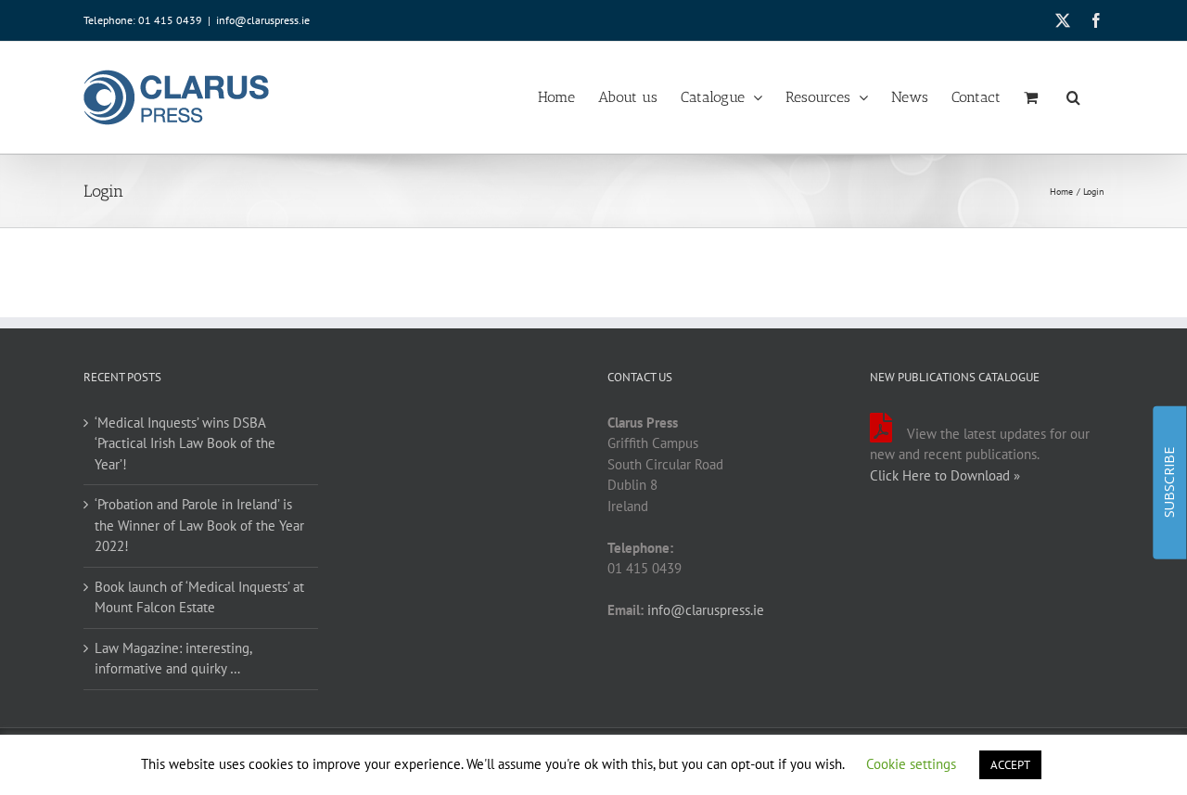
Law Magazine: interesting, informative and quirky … (173, 658)
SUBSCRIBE (1169, 482)
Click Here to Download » (945, 475)
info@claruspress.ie (263, 20)
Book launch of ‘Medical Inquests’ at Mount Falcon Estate (199, 597)
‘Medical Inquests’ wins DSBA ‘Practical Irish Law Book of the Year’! (185, 443)
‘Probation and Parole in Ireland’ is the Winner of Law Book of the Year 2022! (199, 525)
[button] (1073, 97)
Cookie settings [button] (911, 764)
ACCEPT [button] (1010, 765)
